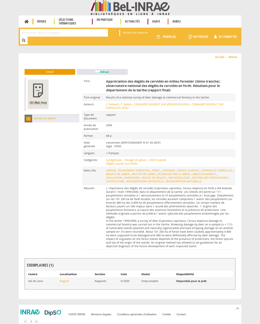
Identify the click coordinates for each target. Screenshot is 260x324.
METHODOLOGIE (179, 177)
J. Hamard (112, 104)
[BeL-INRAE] (130, 7)
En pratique (105, 20)
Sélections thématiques (67, 21)
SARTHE (111, 170)
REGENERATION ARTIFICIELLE (145, 181)
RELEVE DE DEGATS (154, 177)
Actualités (132, 21)
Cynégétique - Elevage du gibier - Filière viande (136, 160)
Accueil (26, 21)
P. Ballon (126, 104)
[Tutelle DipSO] (53, 313)
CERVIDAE (168, 170)
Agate (156, 21)
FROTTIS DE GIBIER (144, 174)
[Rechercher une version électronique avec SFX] (102, 72)
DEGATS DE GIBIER (118, 174)
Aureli (176, 21)
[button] (28, 118)
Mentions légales (101, 314)
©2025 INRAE (77, 314)
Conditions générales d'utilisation (137, 314)
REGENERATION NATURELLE (183, 181)
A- (25, 321)
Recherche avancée (135, 32)
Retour (233, 57)
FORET (156, 170)
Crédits (166, 314)
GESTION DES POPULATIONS (210, 177)
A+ (37, 321)
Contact (181, 314)
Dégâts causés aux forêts (122, 163)
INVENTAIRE (132, 177)
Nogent (64, 281)
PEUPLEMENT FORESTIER (134, 170)
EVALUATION (114, 177)
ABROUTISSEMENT (204, 174)
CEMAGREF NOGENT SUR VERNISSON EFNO (161, 104)
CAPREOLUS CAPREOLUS (217, 170)
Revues (41, 21)
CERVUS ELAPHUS (188, 170)
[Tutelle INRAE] (31, 312)
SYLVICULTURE (115, 181)
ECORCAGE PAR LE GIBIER (174, 174)
